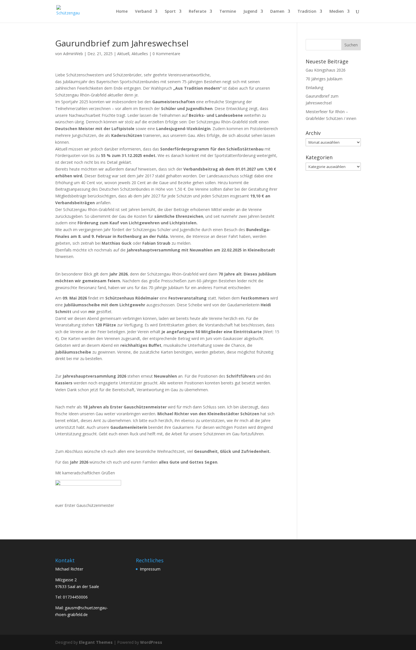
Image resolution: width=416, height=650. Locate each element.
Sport (170, 11)
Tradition (306, 11)
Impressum (150, 569)
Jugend (250, 11)
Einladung (314, 87)
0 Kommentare (166, 53)
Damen (277, 11)
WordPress (151, 642)
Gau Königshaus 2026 (326, 70)
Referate (197, 11)
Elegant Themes (96, 642)
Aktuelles (140, 53)
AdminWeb (73, 53)
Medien (336, 11)
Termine (227, 11)
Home (122, 11)
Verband (143, 11)
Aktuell (123, 53)
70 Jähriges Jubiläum (324, 78)
